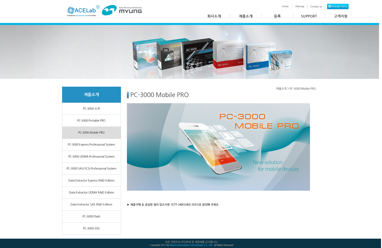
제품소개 (91, 95)
